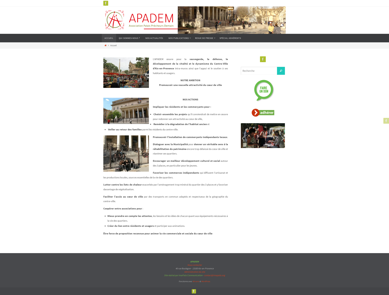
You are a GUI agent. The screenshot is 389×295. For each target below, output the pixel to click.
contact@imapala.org (214, 275)
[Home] (105, 45)
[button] (243, 138)
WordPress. (205, 281)
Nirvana (196, 281)
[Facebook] (105, 3)
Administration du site (194, 271)
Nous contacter (194, 264)
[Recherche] (281, 71)
